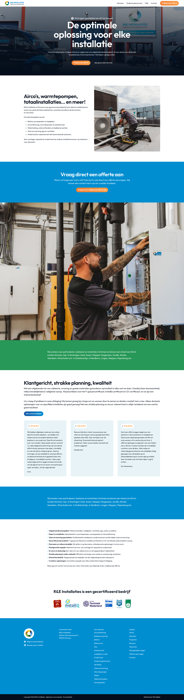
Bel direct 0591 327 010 (103, 63)
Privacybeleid (67, 697)
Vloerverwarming (101, 668)
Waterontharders (100, 679)
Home (131, 632)
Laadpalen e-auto (101, 654)
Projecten (133, 640)
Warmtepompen (100, 672)
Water (96, 675)
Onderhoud (98, 657)
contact (60, 566)
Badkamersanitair (101, 636)
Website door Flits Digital (152, 697)
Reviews (132, 643)
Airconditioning (100, 632)
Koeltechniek (99, 650)
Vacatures (133, 647)
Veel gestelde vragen (137, 650)
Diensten (132, 636)
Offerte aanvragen (136, 654)
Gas (95, 647)
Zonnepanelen (99, 682)
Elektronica (98, 643)
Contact (132, 657)
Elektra (96, 640)
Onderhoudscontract (102, 661)
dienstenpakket (107, 52)
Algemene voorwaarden (54, 697)
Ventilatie (97, 665)
